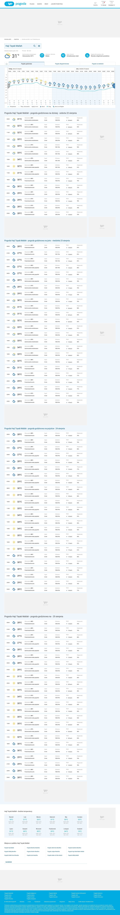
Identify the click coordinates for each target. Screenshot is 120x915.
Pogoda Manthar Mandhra (33, 848)
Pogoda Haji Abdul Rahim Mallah (76, 851)
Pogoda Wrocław (8, 898)
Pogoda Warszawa (98, 897)
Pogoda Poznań (30, 897)
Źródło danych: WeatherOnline (85, 901)
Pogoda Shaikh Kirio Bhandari (11, 855)
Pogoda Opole (7, 897)
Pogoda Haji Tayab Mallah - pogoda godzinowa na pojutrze (29, 428)
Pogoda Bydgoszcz (31, 893)
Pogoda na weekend (97, 64)
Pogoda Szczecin (75, 897)
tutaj (37, 912)
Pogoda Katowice (98, 893)
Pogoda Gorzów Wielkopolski (78, 893)
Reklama (22, 901)
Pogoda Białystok (8, 893)
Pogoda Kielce (8, 895)
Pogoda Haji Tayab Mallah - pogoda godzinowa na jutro (27, 241)
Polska (32, 4)
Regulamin (62, 901)
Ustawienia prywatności (50, 901)
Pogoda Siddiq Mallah (73, 855)
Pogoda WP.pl (8, 39)
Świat (46, 4)
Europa (39, 4)
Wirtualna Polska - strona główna (9, 3)
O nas (29, 901)
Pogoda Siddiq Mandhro (10, 851)
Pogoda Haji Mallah (9, 848)
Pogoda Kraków (31, 895)
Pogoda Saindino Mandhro (74, 848)
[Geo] (39, 45)
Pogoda (21, 3)
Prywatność (37, 901)
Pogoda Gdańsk (53, 893)
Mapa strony (72, 901)
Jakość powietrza (57, 4)
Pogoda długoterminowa (62, 64)
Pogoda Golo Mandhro (32, 855)
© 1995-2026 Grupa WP (10, 901)
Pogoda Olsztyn (97, 895)
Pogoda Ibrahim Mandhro (33, 851)
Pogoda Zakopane (31, 898)
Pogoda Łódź (74, 895)
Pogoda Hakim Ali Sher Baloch (55, 855)
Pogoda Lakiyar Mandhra (54, 851)
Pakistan (16, 39)
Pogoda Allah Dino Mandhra (54, 848)
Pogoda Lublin (52, 895)
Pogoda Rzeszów (53, 897)
